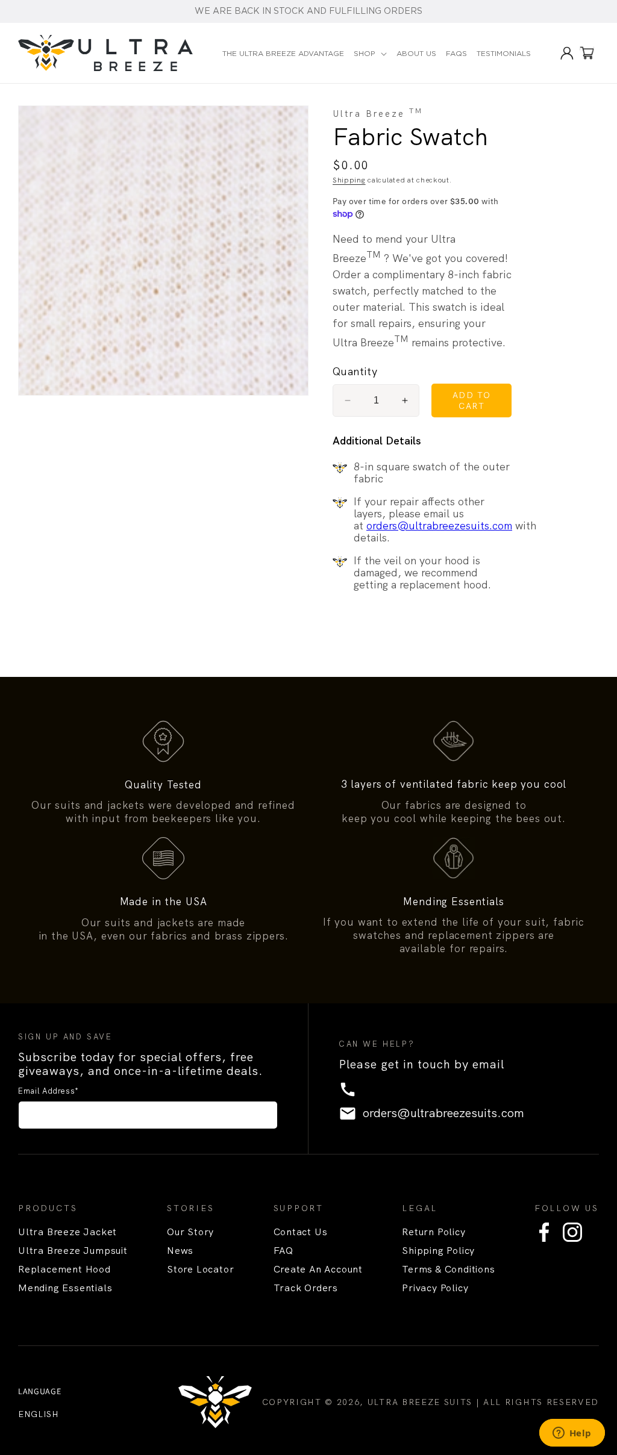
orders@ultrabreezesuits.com (439, 525)
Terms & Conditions (448, 1269)
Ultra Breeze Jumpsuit (73, 1250)
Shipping (349, 180)
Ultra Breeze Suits (420, 1402)
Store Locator (200, 1269)
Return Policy (433, 1232)
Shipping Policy (438, 1250)
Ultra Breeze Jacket (67, 1232)
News (180, 1250)
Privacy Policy (435, 1288)
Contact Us (301, 1232)
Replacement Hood (64, 1269)
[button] (370, 54)
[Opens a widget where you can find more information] (572, 1434)
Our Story (190, 1232)
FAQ (283, 1250)
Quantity (355, 371)
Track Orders (306, 1288)
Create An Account (318, 1269)
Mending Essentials (65, 1288)
